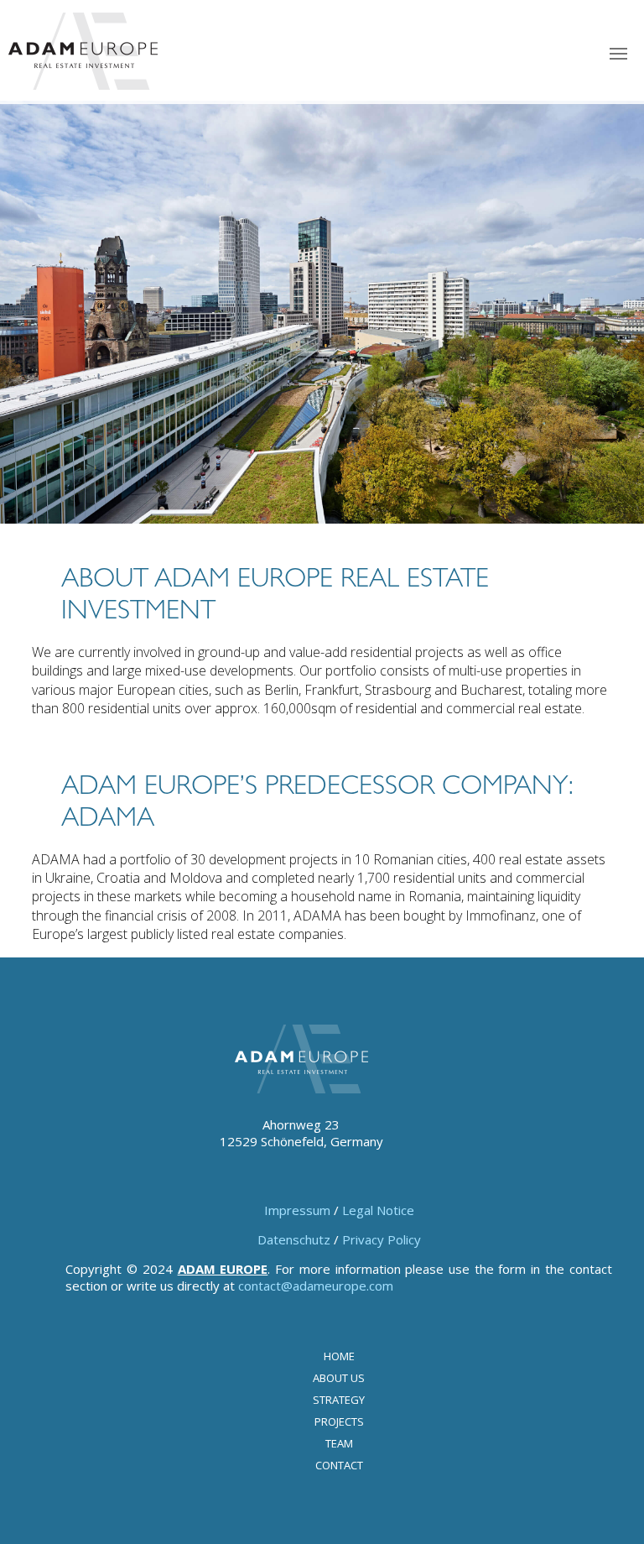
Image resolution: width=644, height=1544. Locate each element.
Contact (339, 1465)
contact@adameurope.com (315, 1285)
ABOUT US (339, 1377)
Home (339, 1356)
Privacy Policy (381, 1239)
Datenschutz (293, 1239)
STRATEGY (339, 1399)
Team (339, 1443)
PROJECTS (339, 1421)
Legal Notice (378, 1210)
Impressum (297, 1210)
